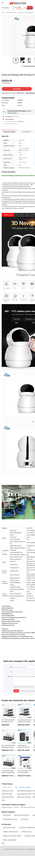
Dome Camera (7, 815)
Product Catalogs (25, 787)
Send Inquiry (17, 89)
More (3, 843)
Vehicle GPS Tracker (7, 794)
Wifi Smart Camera (26, 831)
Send (16, 691)
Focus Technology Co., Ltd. (21, 849)
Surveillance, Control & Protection (25, 12)
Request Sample (30, 93)
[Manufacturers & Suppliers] (17, 3)
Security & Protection (11, 12)
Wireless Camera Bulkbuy (9, 840)
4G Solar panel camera (8, 797)
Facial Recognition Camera (10, 819)
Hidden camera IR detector (24, 797)
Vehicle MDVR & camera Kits (24, 791)
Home (3, 12)
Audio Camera (24, 819)
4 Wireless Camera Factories (10, 831)
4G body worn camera (7, 791)
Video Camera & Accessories (21, 815)
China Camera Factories (9, 827)
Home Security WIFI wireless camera (25, 794)
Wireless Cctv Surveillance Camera (12, 836)
